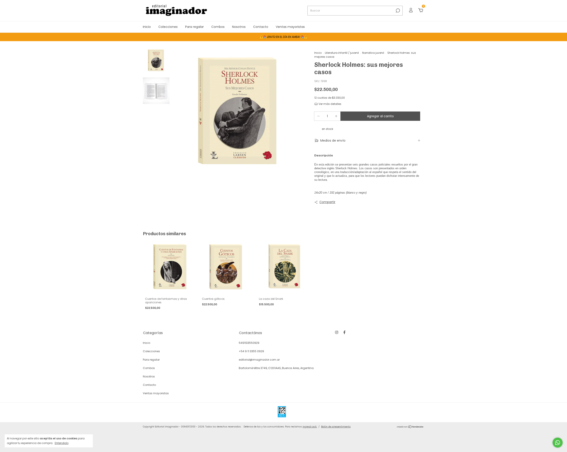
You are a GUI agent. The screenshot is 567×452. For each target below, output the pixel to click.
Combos (218, 27)
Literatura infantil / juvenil (342, 53)
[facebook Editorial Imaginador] (344, 333)
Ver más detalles (329, 104)
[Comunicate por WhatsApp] (558, 443)
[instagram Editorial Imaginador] (336, 333)
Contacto (260, 27)
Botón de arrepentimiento (336, 426)
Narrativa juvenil (373, 53)
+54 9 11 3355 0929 (251, 351)
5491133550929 (249, 343)
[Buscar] (397, 10)
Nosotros (239, 27)
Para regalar (194, 27)
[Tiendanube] (410, 427)
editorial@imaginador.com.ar (259, 360)
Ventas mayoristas (290, 27)
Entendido (61, 443)
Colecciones (168, 27)
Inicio (147, 27)
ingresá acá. (310, 426)
